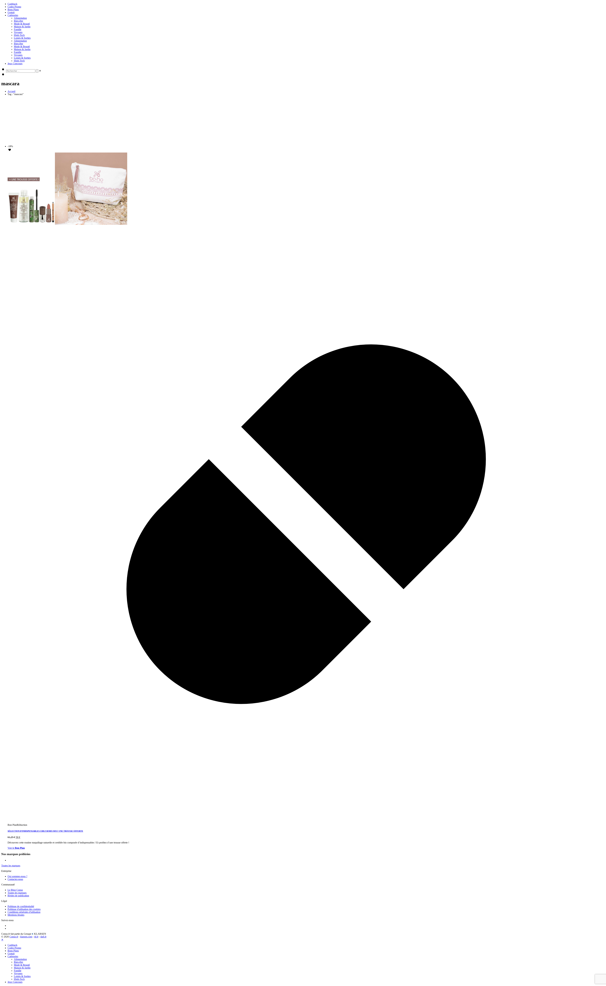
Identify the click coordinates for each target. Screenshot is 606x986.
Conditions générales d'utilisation (24, 912)
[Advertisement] (303, 120)
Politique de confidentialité (21, 906)
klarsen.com (26, 936)
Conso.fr (13, 936)
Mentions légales (16, 915)
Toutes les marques (17, 892)
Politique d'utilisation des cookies (24, 909)
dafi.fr (43, 936)
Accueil (11, 91)
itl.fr (36, 936)
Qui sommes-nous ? (17, 876)
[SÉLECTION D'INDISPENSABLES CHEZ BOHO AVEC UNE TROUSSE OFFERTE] (67, 224)
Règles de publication (18, 895)
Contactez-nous (15, 879)
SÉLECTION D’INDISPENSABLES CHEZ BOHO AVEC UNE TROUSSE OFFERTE (45, 831)
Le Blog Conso (15, 890)
